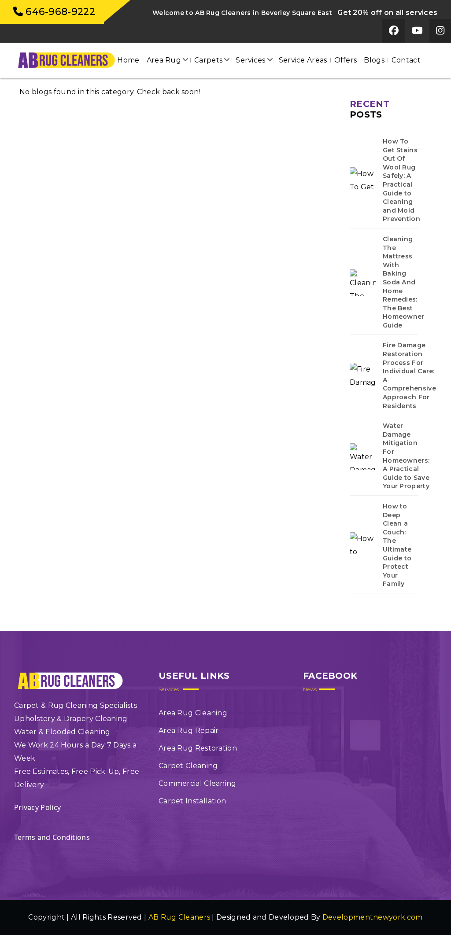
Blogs (374, 60)
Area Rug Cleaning (193, 713)
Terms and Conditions (52, 837)
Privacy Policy (37, 807)
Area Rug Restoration (198, 748)
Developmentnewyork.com (372, 917)
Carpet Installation (192, 801)
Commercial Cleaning (198, 783)
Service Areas (303, 60)
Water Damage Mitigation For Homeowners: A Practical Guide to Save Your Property (406, 456)
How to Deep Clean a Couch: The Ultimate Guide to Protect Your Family (397, 545)
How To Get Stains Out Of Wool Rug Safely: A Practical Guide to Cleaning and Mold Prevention (401, 180)
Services (250, 60)
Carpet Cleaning (188, 766)
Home (128, 60)
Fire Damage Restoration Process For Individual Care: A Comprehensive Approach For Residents (409, 375)
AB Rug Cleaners (179, 917)
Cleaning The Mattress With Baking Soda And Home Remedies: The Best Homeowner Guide (404, 282)
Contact (406, 60)
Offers (345, 60)
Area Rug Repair (189, 730)
